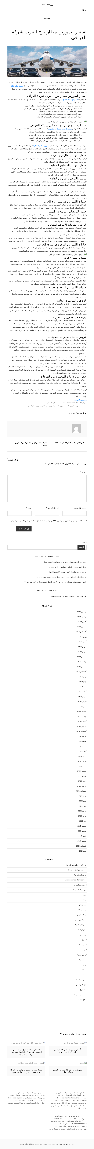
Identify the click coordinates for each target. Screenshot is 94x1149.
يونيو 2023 (83, 741)
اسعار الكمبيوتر (81, 915)
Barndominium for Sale (81, 1023)
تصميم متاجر (82, 944)
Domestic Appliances (77, 870)
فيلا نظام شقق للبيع (74, 1121)
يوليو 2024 (83, 676)
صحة (85, 974)
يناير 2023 (83, 766)
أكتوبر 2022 (82, 781)
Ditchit (70, 1010)
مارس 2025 (82, 646)
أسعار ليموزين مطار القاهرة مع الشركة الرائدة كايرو (68, 567)
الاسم (29, 508)
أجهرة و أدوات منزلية (79, 890)
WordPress (69, 1144)
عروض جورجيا (37, 1092)
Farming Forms (80, 875)
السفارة (10, 1010)
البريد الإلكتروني (52, 508)
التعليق (83, 472)
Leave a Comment (67, 403)
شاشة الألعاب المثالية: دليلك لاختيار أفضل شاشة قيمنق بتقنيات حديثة (62, 577)
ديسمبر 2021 (82, 826)
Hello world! (56, 596)
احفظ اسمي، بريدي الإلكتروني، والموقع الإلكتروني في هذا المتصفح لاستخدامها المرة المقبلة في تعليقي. (47, 520)
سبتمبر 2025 (82, 626)
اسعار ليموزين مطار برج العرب (60, 128)
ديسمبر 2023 (82, 711)
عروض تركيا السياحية (73, 1100)
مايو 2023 (83, 746)
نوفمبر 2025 (82, 616)
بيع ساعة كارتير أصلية (74, 1129)
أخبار (85, 895)
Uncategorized (80, 885)
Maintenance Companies (76, 880)
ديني (85, 964)
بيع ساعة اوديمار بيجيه (57, 1129)
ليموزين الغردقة (17, 85)
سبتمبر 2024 (82, 666)
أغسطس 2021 (81, 846)
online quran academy (55, 1010)
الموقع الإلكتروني (80, 508)
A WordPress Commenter (76, 596)
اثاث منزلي (83, 905)
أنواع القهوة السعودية (31, 1103)
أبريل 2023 (83, 751)
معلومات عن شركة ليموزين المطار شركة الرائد (68, 1071)
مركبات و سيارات (80, 994)
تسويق (84, 939)
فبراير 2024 (82, 701)
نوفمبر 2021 (82, 831)
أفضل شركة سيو (38, 1010)
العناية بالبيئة (82, 929)
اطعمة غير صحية (81, 920)
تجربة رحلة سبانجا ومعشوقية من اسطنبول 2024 (31, 444)
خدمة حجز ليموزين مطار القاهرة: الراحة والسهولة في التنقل (65, 562)
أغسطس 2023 (81, 731)
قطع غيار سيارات (51, 403)
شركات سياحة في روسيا (30, 1095)
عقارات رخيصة (81, 979)
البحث (84, 542)
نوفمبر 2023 (82, 716)
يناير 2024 (83, 706)
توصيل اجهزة (82, 954)
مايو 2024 (83, 686)
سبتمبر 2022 (82, 786)
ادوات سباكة (82, 910)
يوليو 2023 (83, 736)
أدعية (85, 900)
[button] (47, 18)
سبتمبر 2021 (82, 841)
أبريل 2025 (83, 641)
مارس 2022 (82, 811)
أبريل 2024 (83, 691)
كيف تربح (83, 989)
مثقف (83, 10)
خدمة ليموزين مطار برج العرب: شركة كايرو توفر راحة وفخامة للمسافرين (26, 1071)
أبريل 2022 (83, 806)
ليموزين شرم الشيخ (70, 99)
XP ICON (42, 1100)
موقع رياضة (82, 999)
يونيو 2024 (83, 681)
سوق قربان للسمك (24, 1010)
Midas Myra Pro (74, 1126)
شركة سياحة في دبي (72, 1116)
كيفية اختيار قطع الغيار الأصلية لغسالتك (69, 442)
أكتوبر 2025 (82, 621)
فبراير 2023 (82, 761)
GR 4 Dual (66, 1103)
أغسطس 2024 (81, 671)
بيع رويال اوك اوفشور (65, 1105)
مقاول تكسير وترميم (15, 1103)
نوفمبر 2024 (82, 661)
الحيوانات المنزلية (80, 925)
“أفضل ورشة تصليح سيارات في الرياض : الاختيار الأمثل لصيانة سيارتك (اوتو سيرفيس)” (55, 582)
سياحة (84, 969)
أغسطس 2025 (81, 631)
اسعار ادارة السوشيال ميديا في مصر (71, 1117)
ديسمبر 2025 (82, 611)
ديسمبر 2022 (82, 771)
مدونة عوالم (83, 1010)
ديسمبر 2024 (82, 656)
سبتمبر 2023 (82, 726)
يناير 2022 (83, 821)
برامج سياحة (82, 935)
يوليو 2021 (83, 851)
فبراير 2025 (82, 651)
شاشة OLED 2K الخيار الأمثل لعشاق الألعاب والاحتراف (67, 572)
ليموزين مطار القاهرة (41, 145)
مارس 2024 (82, 696)
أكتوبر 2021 (83, 836)
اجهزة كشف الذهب (30, 1098)
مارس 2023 (82, 756)
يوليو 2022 (83, 796)
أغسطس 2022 (81, 791)
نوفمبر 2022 (82, 776)
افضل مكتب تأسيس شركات (74, 1092)
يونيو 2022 (83, 801)
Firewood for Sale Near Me (13, 1023)
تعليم (85, 949)
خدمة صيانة (82, 959)
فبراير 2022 (82, 816)
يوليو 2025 (83, 636)
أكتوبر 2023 (82, 721)
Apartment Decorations (76, 865)
